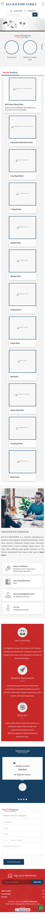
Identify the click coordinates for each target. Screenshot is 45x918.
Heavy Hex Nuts (17, 410)
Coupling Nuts (16, 444)
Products (4, 897)
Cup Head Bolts (16, 176)
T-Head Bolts (15, 209)
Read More (22, 769)
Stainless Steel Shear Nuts (21, 142)
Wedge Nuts (15, 276)
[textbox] (20, 15)
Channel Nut (15, 310)
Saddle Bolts (15, 243)
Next (41, 51)
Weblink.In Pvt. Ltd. (32, 904)
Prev (4, 51)
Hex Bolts (14, 377)
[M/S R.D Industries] (21, 4)
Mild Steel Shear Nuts (14, 104)
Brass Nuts (14, 477)
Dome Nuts (11, 57)
